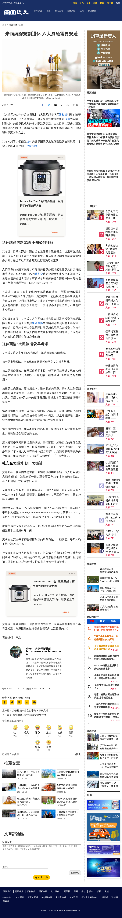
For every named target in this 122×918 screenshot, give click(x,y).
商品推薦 (92, 11)
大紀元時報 (60, 897)
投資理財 (13, 25)
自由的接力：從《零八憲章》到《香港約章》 (108, 590)
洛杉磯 (63, 114)
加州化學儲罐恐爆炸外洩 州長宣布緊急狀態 (112, 549)
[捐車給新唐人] (103, 88)
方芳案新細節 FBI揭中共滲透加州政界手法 (111, 249)
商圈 (102, 3)
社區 (48, 11)
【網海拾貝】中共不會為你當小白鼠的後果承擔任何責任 (28, 788)
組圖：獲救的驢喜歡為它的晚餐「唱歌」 (109, 739)
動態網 (114, 897)
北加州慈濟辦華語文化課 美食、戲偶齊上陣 (112, 301)
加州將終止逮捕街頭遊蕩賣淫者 (29, 715)
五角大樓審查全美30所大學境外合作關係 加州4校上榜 (112, 284)
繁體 (118, 3)
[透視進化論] (103, 383)
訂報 (82, 3)
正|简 (75, 105)
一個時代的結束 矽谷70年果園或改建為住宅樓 (112, 318)
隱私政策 (43, 891)
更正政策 (19, 891)
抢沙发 (77, 754)
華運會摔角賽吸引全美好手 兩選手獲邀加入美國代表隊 (111, 369)
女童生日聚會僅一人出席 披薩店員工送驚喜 (109, 767)
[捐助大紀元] (103, 853)
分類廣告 (71, 11)
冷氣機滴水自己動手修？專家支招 (30, 710)
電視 (75, 3)
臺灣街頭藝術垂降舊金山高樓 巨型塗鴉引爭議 (112, 335)
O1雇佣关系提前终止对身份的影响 (112, 500)
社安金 (39, 273)
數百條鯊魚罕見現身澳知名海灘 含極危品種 (109, 776)
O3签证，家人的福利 (112, 533)
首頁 (4, 25)
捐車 (88, 3)
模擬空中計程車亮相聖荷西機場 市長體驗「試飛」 (112, 232)
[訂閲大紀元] (103, 809)
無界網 (6, 901)
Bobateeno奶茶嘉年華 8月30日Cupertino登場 (112, 352)
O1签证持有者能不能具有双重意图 (112, 466)
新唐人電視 (33, 897)
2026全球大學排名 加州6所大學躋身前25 (112, 449)
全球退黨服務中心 (89, 897)
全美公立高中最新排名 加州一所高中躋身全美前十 (111, 215)
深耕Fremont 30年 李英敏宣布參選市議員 (112, 483)
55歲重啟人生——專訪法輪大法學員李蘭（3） (109, 571)
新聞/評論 (38, 11)
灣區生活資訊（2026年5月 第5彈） (112, 518)
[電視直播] (103, 876)
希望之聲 (73, 897)
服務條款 (31, 891)
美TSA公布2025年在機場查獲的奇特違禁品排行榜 (109, 748)
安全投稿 (55, 891)
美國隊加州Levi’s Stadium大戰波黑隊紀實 (109, 581)
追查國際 (20, 897)
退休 (67, 119)
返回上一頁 (41, 877)
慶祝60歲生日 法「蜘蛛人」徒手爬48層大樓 (109, 786)
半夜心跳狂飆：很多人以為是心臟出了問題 (111, 398)
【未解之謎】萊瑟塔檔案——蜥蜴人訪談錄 (111, 415)
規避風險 (31, 145)
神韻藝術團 (47, 897)
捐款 (95, 3)
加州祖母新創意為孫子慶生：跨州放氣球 (109, 757)
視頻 (82, 11)
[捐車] (103, 840)
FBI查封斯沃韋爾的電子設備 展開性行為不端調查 (112, 266)
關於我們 (7, 891)
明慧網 (105, 897)
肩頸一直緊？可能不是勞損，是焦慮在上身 (111, 432)
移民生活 (59, 11)
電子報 (110, 3)
